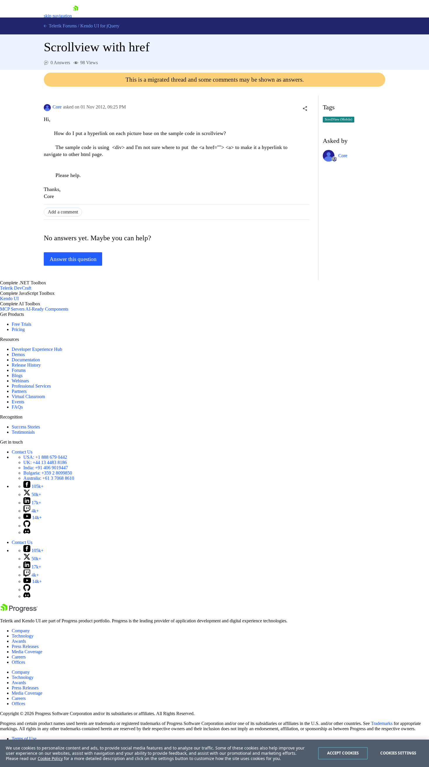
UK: (45, 462)
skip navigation (58, 15)
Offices (18, 662)
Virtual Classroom (28, 396)
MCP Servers (12, 309)
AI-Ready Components (46, 309)
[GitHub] (26, 525)
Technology (23, 635)
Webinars (20, 380)
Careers (19, 656)
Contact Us (22, 451)
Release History (26, 365)
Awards (19, 641)
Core (57, 106)
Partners (19, 391)
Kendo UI (9, 298)
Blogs (17, 375)
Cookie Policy (50, 758)
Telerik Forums (62, 25)
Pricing (18, 329)
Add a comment (63, 211)
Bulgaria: (47, 472)
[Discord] (26, 532)
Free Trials (21, 324)
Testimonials (23, 432)
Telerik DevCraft (15, 288)
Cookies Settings (398, 753)
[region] (214, 753)
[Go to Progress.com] (19, 610)
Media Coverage (27, 651)
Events (18, 401)
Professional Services (31, 386)
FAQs (17, 406)
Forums (19, 370)
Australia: (48, 478)
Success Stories (26, 426)
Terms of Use (24, 738)
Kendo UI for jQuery (99, 25)
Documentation (26, 359)
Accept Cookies (343, 753)
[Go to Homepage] (75, 15)
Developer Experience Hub (37, 349)
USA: (45, 457)
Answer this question (73, 259)
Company (21, 630)
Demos (18, 354)
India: (45, 467)
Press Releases (25, 646)
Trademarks (382, 723)
